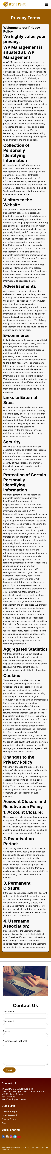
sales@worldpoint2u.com (14, 1099)
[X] (7, 1137)
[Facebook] (3, 1137)
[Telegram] (15, 1137)
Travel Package (9, 1111)
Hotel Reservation (10, 1115)
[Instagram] (11, 1137)
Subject (7, 1031)
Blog (4, 1123)
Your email (8, 1021)
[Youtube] (19, 1137)
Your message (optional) (15, 1041)
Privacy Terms (9, 1119)
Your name (8, 1011)
